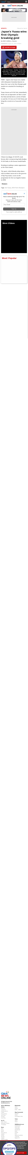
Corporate (17, 1136)
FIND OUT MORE (20, 1152)
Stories (16, 1121)
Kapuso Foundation (19, 1135)
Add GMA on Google (9, 47)
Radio (16, 1131)
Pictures (16, 1132)
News (8, 2)
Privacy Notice (4, 1114)
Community (17, 1128)
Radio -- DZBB (18, 1109)
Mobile (16, 1115)
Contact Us (3, 1109)
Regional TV (17, 1138)
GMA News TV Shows (5, 1123)
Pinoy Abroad (4, 1132)
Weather (2, 1134)
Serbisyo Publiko (4, 1139)
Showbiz (3, 1136)
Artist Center (17, 1127)
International (17, 1129)
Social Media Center (19, 1116)
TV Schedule (3, 1124)
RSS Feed (16, 1113)
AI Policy (3, 1116)
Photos (16, 1108)
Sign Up (14, 209)
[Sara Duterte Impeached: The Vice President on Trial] (14, 10)
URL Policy (3, 1115)
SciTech (2, 1135)
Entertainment (18, 1125)
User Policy (3, 1118)
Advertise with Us (4, 1111)
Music (16, 1133)
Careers (2, 1112)
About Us (3, 1108)
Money (2, 1130)
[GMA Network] (3, 1)
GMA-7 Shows (3, 1122)
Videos (16, 1107)
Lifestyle (2, 1138)
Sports (2, 1131)
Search (16, 1120)
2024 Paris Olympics (18, 188)
